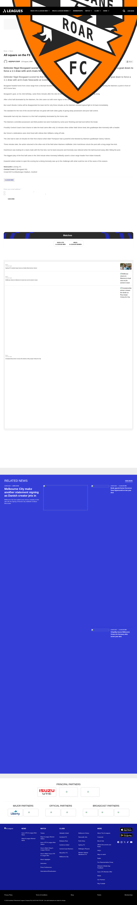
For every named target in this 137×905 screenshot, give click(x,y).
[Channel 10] (90, 812)
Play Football (101, 883)
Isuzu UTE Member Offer (104, 872)
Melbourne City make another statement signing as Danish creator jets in (21, 492)
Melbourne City (63, 856)
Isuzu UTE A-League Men (39, 11)
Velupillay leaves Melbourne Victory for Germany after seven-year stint (120, 634)
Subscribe (11, 199)
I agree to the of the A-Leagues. (20, 192)
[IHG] (68, 812)
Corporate (100, 837)
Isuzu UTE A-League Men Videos (48, 843)
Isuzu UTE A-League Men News (29, 834)
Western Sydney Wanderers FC (83, 853)
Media (99, 875)
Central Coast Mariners (66, 849)
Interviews (43, 863)
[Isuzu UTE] (47, 792)
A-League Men (9, 180)
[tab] (60, 243)
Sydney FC (81, 845)
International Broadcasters (48, 871)
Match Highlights (45, 859)
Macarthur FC (63, 852)
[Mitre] (52, 812)
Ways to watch (101, 854)
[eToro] (31, 812)
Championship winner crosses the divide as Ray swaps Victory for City (23, 358)
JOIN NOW (130, 11)
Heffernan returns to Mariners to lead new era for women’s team (21, 280)
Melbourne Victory (83, 833)
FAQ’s (99, 850)
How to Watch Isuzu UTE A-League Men (47, 854)
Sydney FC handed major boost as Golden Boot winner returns (21, 268)
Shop (72, 895)
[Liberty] (15, 812)
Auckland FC (63, 837)
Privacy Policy (18, 192)
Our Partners (101, 879)
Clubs (96, 11)
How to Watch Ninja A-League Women (46, 849)
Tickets (42, 833)
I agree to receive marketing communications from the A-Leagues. (26, 194)
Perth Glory (81, 841)
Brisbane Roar (63, 841)
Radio (99, 858)
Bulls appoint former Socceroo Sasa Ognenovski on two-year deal (121, 490)
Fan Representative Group (105, 862)
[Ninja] (68, 792)
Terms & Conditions (41, 895)
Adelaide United (64, 833)
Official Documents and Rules (104, 845)
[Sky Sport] (121, 812)
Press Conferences (46, 867)
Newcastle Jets (82, 837)
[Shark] (90, 792)
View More (129, 480)
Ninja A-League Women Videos (47, 837)
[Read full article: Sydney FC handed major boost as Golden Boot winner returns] (126, 266)
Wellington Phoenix (84, 849)
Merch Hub (100, 841)
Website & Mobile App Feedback (103, 867)
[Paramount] (106, 812)
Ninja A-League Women (60, 11)
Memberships (78, 11)
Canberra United (64, 845)
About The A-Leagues (103, 833)
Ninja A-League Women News (29, 839)
